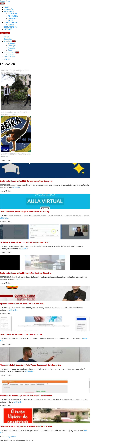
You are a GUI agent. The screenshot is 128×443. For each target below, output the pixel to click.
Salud (10, 20)
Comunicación (10, 27)
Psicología (13, 16)
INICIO (6, 7)
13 (6, 436)
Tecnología (9, 11)
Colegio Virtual (5, 1)
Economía (12, 14)
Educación (9, 9)
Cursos (11, 25)
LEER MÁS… (16, 187)
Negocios (12, 18)
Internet (8, 29)
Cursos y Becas (10, 22)
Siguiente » (12, 436)
